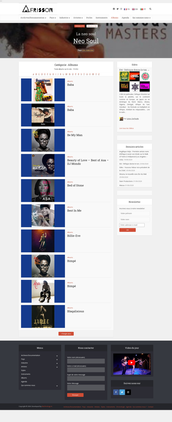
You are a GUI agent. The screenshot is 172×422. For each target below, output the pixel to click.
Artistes (77, 17)
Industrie (63, 17)
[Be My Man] (43, 140)
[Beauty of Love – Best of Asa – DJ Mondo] (43, 165)
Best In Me (74, 210)
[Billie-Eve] (43, 241)
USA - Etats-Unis (87, 50)
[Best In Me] (43, 215)
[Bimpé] (43, 266)
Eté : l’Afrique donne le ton (134, 69)
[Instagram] (128, 392)
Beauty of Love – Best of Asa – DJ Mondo (88, 162)
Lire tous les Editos (126, 128)
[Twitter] (122, 392)
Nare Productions (126, 181)
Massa (121, 185)
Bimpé (71, 261)
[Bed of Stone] (43, 190)
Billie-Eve (73, 236)
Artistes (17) (79, 26)
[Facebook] (116, 392)
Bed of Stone (75, 185)
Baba (70, 85)
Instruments (101, 17)
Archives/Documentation (32, 17)
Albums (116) (92, 26)
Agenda (125, 17)
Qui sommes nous (140, 17)
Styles (89, 17)
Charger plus (66, 334)
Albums (114, 17)
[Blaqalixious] (43, 316)
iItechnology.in (47, 406)
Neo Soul (86, 41)
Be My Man (74, 135)
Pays (52, 17)
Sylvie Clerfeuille (133, 119)
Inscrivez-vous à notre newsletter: (132, 208)
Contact (150, 407)
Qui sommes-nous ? (140, 407)
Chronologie (120, 407)
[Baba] (43, 89)
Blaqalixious (75, 311)
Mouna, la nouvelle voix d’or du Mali (132, 174)
